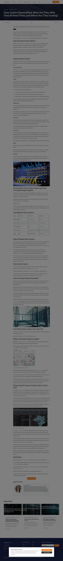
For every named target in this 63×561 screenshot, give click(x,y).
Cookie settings (47, 552)
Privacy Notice (13, 554)
